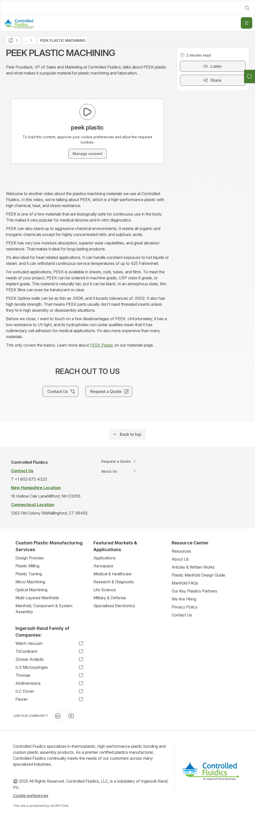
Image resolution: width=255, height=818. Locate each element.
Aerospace (103, 565)
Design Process (29, 557)
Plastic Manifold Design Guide (198, 575)
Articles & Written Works (193, 567)
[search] (247, 8)
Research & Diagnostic (113, 581)
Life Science (104, 589)
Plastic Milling (27, 565)
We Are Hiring (184, 598)
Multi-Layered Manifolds (37, 597)
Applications (104, 557)
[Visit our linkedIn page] (58, 716)
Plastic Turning (28, 573)
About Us (180, 559)
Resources (181, 551)
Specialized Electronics (114, 605)
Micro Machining (30, 581)
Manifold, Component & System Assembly (43, 608)
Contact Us (182, 614)
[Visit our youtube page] (71, 716)
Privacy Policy (184, 606)
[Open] (246, 23)
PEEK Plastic (101, 345)
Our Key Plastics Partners (194, 591)
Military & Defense (109, 597)
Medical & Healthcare (112, 573)
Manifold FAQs (185, 583)
